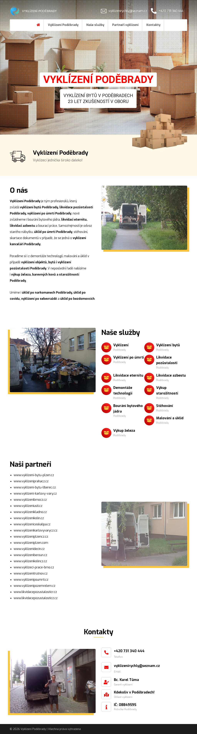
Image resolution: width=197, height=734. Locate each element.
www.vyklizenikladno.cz (30, 512)
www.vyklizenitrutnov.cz (31, 573)
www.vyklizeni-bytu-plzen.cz (34, 475)
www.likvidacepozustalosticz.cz (36, 598)
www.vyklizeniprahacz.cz (31, 481)
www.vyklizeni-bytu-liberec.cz (35, 487)
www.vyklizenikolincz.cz (30, 561)
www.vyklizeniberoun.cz (30, 555)
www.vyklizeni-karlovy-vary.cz (35, 494)
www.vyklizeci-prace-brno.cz (34, 567)
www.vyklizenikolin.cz (29, 518)
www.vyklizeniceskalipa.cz (32, 524)
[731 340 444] (34, 11)
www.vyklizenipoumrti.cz (31, 580)
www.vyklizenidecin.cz (29, 549)
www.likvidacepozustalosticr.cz (35, 592)
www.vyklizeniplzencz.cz (31, 537)
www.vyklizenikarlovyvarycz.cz (35, 530)
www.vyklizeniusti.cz (28, 506)
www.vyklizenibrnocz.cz (30, 500)
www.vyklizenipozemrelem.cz (34, 586)
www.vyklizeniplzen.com (31, 543)
